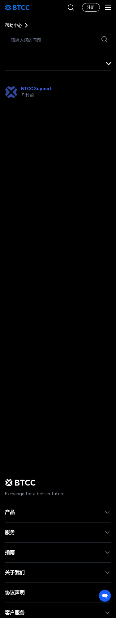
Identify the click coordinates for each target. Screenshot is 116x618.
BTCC (17, 7)
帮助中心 (13, 25)
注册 (91, 7)
